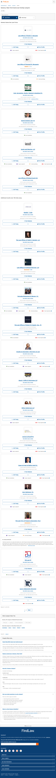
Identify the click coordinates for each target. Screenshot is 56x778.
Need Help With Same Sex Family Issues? (13, 642)
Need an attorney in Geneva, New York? (12, 653)
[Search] (54, 1)
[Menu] (1, 2)
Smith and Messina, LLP (28, 149)
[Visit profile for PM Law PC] (28, 555)
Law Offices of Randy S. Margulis (28, 35)
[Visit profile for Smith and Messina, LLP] (28, 144)
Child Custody (27, 622)
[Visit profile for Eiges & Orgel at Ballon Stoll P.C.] (28, 460)
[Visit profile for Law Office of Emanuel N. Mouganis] (28, 59)
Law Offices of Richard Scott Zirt (28, 178)
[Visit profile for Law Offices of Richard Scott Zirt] (28, 173)
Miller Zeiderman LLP (28, 408)
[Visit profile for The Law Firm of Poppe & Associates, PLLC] (28, 515)
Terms (2, 774)
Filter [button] (3, 10)
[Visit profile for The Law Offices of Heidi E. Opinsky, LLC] (28, 235)
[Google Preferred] (21, 751)
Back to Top (28, 725)
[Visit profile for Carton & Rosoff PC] (28, 431)
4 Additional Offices (34, 98)
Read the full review (31, 545)
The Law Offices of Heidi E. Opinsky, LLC (28, 240)
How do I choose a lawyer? (9, 668)
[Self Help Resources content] (54, 762)
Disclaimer (11, 774)
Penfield (23, 627)
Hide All (7, 634)
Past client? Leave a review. (28, 37)
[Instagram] (13, 751)
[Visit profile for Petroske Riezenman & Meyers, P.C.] (28, 291)
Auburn (9, 627)
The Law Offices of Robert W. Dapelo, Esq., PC (28, 325)
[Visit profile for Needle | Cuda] (28, 207)
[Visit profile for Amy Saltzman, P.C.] (28, 487)
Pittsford (18, 627)
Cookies (16, 774)
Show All (2, 634)
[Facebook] (2, 751)
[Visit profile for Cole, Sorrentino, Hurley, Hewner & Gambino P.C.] (28, 88)
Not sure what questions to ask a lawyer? (13, 694)
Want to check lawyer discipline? (10, 709)
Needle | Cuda (28, 212)
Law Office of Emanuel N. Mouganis (28, 64)
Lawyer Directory (4, 5)
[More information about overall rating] (31, 269)
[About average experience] (45, 50)
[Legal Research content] (54, 765)
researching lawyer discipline (31, 713)
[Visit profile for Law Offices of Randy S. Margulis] (28, 30)
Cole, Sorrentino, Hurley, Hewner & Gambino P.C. (28, 93)
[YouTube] (6, 751)
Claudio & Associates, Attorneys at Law (28, 351)
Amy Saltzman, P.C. (28, 492)
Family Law (5, 622)
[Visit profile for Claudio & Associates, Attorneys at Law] (28, 346)
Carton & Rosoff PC (28, 436)
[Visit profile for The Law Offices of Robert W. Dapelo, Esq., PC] (28, 320)
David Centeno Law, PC (28, 120)
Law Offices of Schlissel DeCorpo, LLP (28, 267)
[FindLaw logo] (6, 2)
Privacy (6, 774)
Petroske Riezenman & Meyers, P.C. (28, 296)
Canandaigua (4, 627)
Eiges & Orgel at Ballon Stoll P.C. (28, 465)
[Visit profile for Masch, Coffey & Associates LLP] (28, 375)
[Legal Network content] (54, 769)
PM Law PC (28, 560)
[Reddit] (17, 751)
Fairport (14, 627)
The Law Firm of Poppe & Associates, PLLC (28, 521)
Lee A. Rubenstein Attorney (28, 589)
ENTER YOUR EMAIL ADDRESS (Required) (8, 741)
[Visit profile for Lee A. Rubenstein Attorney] (28, 583)
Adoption (11, 622)
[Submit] (37, 744)
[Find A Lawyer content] (54, 758)
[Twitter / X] (9, 751)
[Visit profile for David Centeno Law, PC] (28, 115)
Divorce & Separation (19, 622)
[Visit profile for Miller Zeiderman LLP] (28, 402)
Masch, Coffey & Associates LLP (28, 380)
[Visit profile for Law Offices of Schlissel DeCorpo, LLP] (28, 262)
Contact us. (48, 737)
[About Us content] (54, 755)
